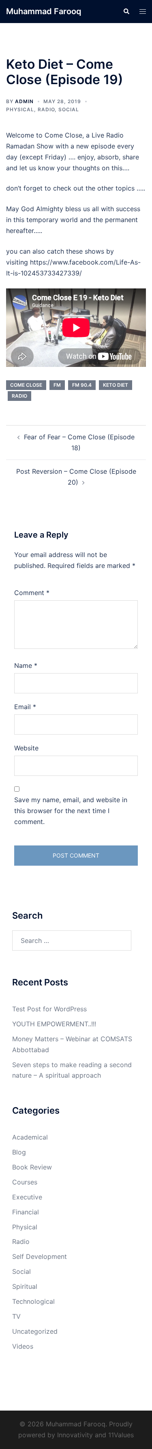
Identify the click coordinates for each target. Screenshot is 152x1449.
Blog (19, 1152)
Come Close (26, 385)
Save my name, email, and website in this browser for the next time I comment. (70, 811)
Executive (27, 1197)
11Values (121, 1435)
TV (16, 1316)
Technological (33, 1301)
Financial (25, 1212)
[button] (126, 11)
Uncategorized (35, 1331)
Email (25, 707)
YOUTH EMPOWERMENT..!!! (54, 1024)
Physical (20, 109)
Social (68, 109)
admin (24, 101)
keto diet (115, 385)
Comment (31, 593)
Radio (46, 109)
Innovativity (75, 1435)
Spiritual (24, 1286)
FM (57, 385)
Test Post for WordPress (49, 1009)
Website (26, 748)
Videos (22, 1346)
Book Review (32, 1167)
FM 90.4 (82, 385)
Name (25, 665)
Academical (30, 1137)
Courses (24, 1182)
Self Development (39, 1256)
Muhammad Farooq (43, 11)
